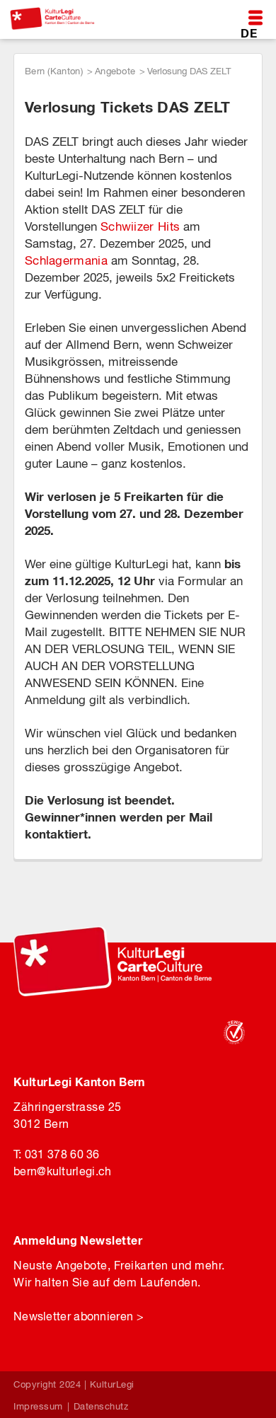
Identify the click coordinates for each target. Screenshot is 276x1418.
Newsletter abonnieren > (78, 1316)
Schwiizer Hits (140, 226)
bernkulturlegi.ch (62, 1171)
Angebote (115, 71)
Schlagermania (66, 260)
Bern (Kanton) (54, 71)
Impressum (38, 1406)
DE (249, 33)
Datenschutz (101, 1406)
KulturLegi (112, 1384)
